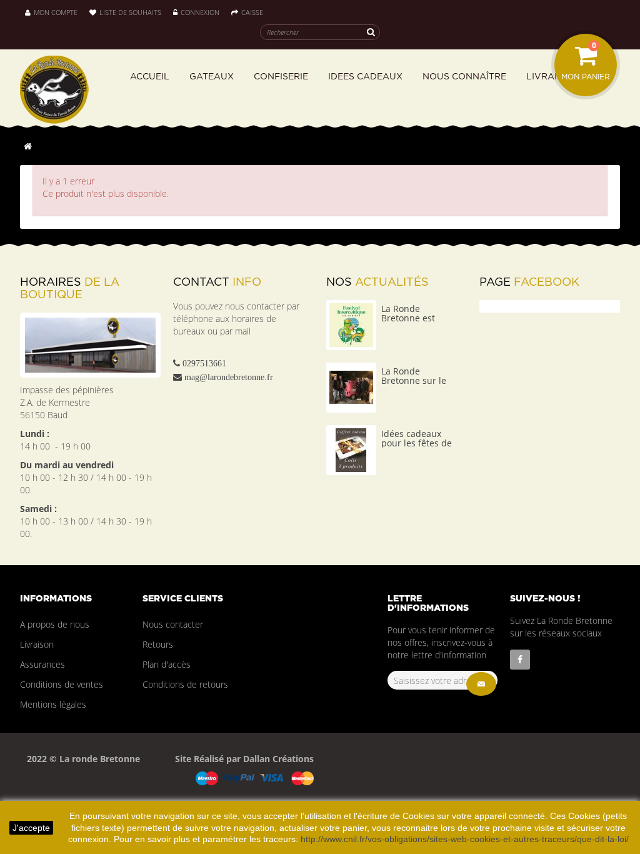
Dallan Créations (277, 759)
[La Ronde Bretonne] (67, 90)
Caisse (252, 12)
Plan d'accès (166, 664)
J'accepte (31, 828)
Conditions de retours (185, 684)
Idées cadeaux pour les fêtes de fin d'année (416, 443)
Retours (157, 644)
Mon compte (56, 12)
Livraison (37, 644)
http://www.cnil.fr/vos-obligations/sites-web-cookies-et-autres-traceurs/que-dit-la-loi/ (465, 839)
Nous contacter (172, 624)
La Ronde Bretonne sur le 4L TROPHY (413, 380)
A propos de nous (54, 624)
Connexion (201, 12)
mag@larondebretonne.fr (228, 377)
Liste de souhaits (130, 12)
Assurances (42, 664)
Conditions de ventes (61, 684)
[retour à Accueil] (28, 146)
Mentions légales (53, 704)
